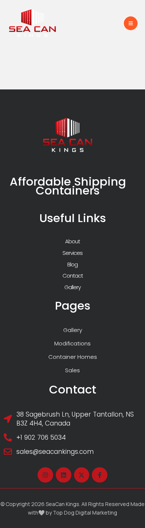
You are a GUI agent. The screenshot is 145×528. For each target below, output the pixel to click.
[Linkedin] (63, 475)
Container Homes (72, 357)
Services (72, 253)
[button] (131, 23)
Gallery (72, 287)
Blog (72, 264)
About (72, 241)
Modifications (72, 343)
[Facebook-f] (99, 475)
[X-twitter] (82, 475)
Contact (72, 275)
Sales (72, 370)
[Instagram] (45, 475)
